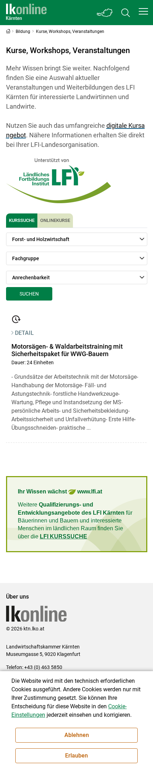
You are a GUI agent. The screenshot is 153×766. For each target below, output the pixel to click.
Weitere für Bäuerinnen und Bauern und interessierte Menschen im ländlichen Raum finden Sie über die (75, 520)
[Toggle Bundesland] (105, 12)
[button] (143, 11)
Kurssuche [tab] (22, 220)
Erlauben (76, 755)
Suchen (29, 294)
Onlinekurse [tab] (55, 220)
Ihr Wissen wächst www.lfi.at (60, 491)
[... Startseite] (26, 13)
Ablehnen (76, 735)
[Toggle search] (125, 12)
